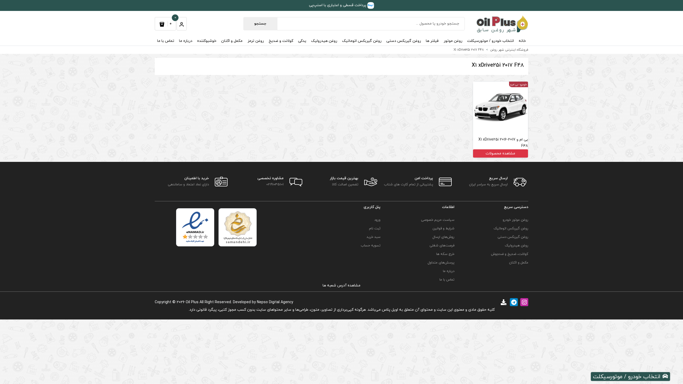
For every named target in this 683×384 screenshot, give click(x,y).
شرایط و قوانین (443, 228)
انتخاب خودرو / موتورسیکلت (490, 40)
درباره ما (185, 40)
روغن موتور (453, 40)
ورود (377, 220)
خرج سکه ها (445, 254)
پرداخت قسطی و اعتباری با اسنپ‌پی (338, 5)
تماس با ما (165, 40)
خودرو (523, 85)
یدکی (302, 40)
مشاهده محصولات (500, 153)
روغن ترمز (256, 40)
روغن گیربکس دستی (403, 40)
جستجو (260, 23)
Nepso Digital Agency (275, 302)
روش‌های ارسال (443, 237)
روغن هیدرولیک (324, 40)
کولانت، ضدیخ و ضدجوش (509, 254)
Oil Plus (192, 302)
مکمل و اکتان (232, 40)
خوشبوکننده (206, 40)
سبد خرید (373, 237)
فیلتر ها (432, 40)
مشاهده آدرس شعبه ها (341, 285)
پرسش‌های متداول (441, 262)
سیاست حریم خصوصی (437, 220)
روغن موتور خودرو (515, 220)
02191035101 (275, 184)
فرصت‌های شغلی (442, 245)
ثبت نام (374, 228)
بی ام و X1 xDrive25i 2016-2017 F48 (503, 143)
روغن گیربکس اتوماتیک (362, 40)
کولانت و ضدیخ (281, 40)
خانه (522, 40)
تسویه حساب (370, 245)
